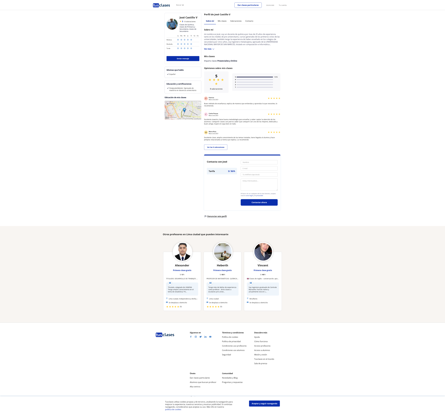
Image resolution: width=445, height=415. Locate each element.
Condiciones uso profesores (234, 346)
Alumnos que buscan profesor (203, 382)
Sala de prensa (260, 363)
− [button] (171, 103)
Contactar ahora (259, 202)
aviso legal (249, 195)
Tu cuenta (283, 5)
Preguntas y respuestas (232, 382)
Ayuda (257, 337)
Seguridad (226, 354)
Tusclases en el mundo (264, 359)
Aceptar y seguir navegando (264, 403)
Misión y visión (260, 354)
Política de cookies (230, 337)
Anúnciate (270, 5)
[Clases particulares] (161, 8)
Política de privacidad (231, 341)
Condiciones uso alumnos (233, 350)
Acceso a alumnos (262, 350)
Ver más (207, 49)
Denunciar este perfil (217, 216)
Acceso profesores (262, 346)
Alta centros (195, 386)
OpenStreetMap (189, 119)
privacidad (259, 195)
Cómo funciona (261, 341)
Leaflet (179, 119)
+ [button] (167, 103)
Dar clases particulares (248, 5)
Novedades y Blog (230, 378)
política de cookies (173, 409)
